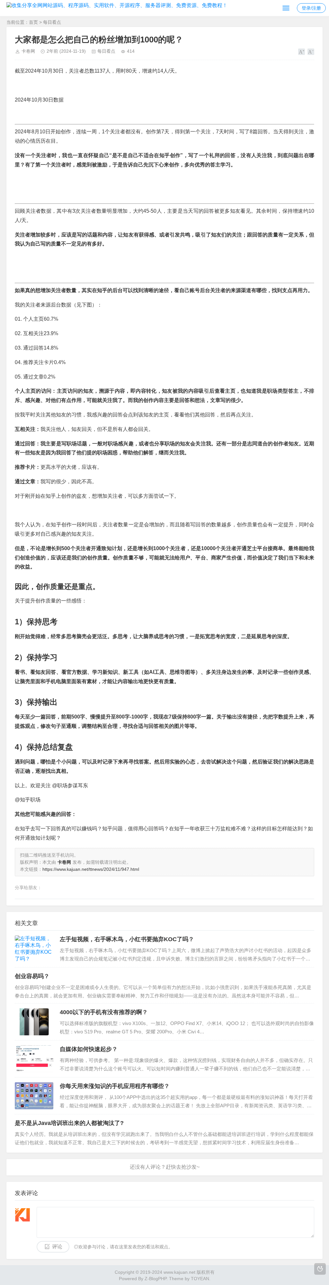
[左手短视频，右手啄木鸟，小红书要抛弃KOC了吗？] (34, 948)
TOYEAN (200, 1278)
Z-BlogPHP (155, 1278)
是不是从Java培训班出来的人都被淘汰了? (69, 1123)
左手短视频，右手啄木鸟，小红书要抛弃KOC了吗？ (127, 939)
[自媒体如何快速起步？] (34, 1058)
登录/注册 (311, 8)
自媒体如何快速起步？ (89, 1049)
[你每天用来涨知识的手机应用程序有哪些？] (34, 1095)
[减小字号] (310, 52)
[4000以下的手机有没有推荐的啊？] (34, 1021)
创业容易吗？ (32, 976)
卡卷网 (28, 51)
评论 (57, 1246)
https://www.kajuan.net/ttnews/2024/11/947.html (90, 869)
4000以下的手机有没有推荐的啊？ (104, 1012)
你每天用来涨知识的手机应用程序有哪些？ (115, 1086)
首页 (33, 22)
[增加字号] (301, 52)
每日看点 (52, 22)
